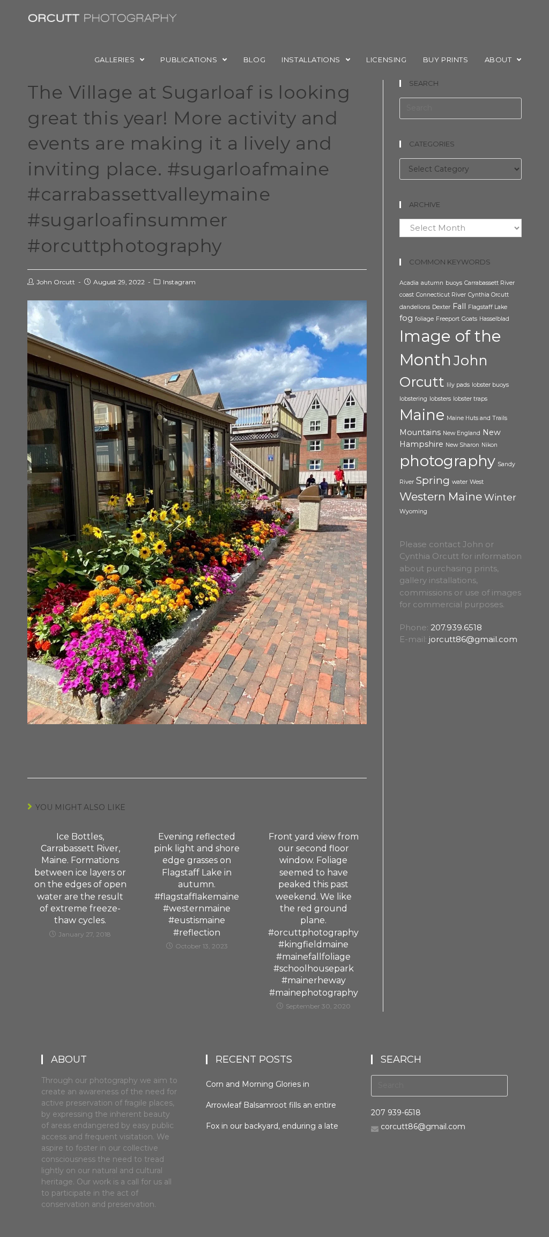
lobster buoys (490, 384)
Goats (469, 318)
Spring (433, 480)
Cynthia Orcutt (488, 294)
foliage (424, 318)
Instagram (179, 282)
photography (447, 461)
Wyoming (413, 511)
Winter (500, 497)
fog (406, 318)
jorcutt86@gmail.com (473, 639)
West (477, 481)
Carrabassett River (489, 282)
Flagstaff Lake (487, 307)
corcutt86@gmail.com (423, 1126)
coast (406, 294)
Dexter (441, 307)
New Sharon (462, 444)
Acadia (409, 282)
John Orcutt (55, 282)
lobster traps (470, 398)
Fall (459, 306)
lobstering (413, 398)
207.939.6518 (456, 627)
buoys (454, 282)
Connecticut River (441, 294)
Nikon (489, 444)
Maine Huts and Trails (477, 418)
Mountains (420, 432)
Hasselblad (494, 318)
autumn (432, 282)
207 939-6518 (396, 1112)
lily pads (458, 384)
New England (461, 433)
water (460, 481)
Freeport (447, 318)
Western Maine (440, 496)
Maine (421, 415)
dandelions (414, 307)
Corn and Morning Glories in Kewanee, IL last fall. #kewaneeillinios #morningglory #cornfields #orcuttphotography (266, 1084)
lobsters (440, 398)
